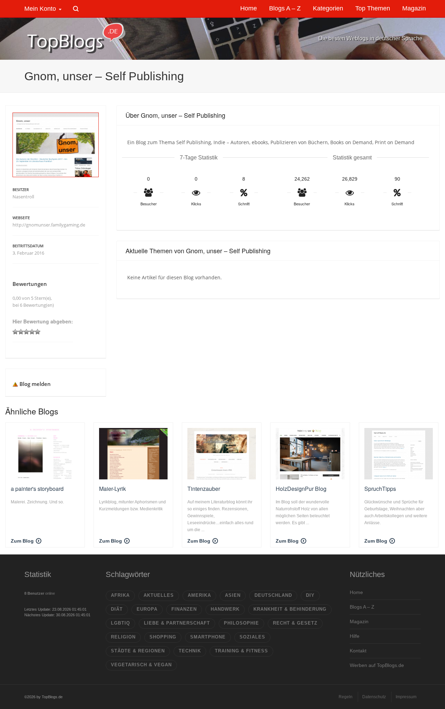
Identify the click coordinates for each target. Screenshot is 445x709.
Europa (147, 609)
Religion (123, 637)
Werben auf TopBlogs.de (377, 665)
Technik (190, 650)
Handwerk (225, 609)
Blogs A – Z (362, 607)
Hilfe (354, 636)
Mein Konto (40, 8)
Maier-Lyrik (112, 489)
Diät (117, 609)
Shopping (162, 637)
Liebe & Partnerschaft (177, 623)
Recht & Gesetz (295, 623)
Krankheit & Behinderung (289, 609)
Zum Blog (22, 541)
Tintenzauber (203, 489)
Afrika (120, 595)
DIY (310, 595)
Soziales (252, 637)
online (39, 593)
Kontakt (358, 650)
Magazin (359, 621)
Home (356, 592)
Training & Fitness (241, 650)
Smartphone (208, 637)
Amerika (199, 595)
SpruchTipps (380, 489)
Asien (233, 595)
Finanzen (184, 609)
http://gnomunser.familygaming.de (49, 225)
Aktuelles (159, 595)
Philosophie (241, 623)
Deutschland (273, 595)
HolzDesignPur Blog (301, 489)
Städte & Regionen (138, 650)
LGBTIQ (120, 623)
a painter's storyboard (37, 489)
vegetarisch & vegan (141, 664)
